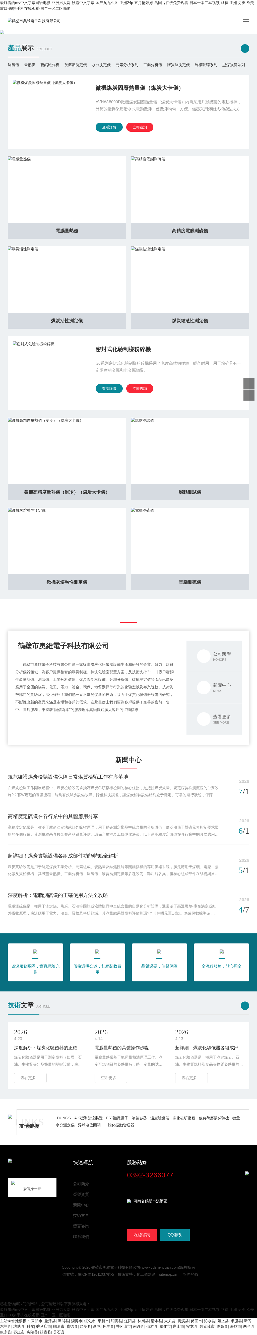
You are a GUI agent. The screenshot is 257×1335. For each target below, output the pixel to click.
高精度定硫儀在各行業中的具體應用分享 (53, 816)
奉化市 (165, 1326)
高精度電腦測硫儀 (190, 230)
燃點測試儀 (190, 492)
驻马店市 (43, 1326)
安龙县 (192, 1326)
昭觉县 (116, 1321)
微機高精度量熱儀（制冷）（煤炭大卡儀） (67, 492)
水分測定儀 (101, 65)
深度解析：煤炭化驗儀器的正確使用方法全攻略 (48, 1047)
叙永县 (5, 1332)
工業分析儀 (152, 65)
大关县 (169, 1321)
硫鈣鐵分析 (49, 65)
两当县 (248, 1326)
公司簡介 (81, 1184)
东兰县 (5, 1326)
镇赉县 (45, 1332)
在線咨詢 (142, 1235)
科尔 (30, 1326)
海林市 (235, 1326)
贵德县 (72, 1326)
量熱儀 (29, 65)
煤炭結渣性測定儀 (190, 320)
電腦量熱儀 (67, 230)
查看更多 (28, 1078)
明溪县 (183, 1321)
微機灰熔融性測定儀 (67, 582)
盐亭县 (85, 1326)
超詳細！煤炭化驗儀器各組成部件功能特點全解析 (209, 1047)
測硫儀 (13, 65)
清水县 (156, 1321)
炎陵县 (32, 1332)
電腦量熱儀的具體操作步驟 (122, 1047)
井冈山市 (123, 1326)
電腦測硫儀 (190, 582)
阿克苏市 (207, 1326)
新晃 (97, 1326)
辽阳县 (130, 1321)
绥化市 (90, 1321)
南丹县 (138, 1326)
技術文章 (81, 1215)
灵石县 (59, 1332)
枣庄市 (19, 1332)
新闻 (247, 1321)
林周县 (143, 1321)
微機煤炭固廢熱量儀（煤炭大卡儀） (140, 88)
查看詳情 (109, 127)
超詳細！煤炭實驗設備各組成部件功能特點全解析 (63, 856)
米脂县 (236, 1321)
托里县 (108, 1326)
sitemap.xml (169, 1274)
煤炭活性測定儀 (67, 320)
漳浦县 (63, 1321)
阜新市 (103, 1321)
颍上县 (223, 1321)
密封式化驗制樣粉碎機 (123, 349)
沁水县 (209, 1321)
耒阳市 (36, 1321)
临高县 (222, 1326)
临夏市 (59, 1326)
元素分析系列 (127, 65)
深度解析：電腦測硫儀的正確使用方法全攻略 (58, 895)
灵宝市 (196, 1321)
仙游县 (152, 1326)
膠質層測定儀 (178, 65)
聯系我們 (81, 1236)
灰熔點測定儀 (75, 65)
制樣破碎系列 (206, 65)
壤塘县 (19, 1326)
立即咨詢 (140, 127)
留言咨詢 (81, 1226)
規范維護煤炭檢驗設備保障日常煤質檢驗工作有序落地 (68, 777)
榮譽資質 (81, 1194)
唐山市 (178, 1326)
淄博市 (76, 1321)
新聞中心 (81, 1205)
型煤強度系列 (233, 65)
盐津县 (50, 1321)
